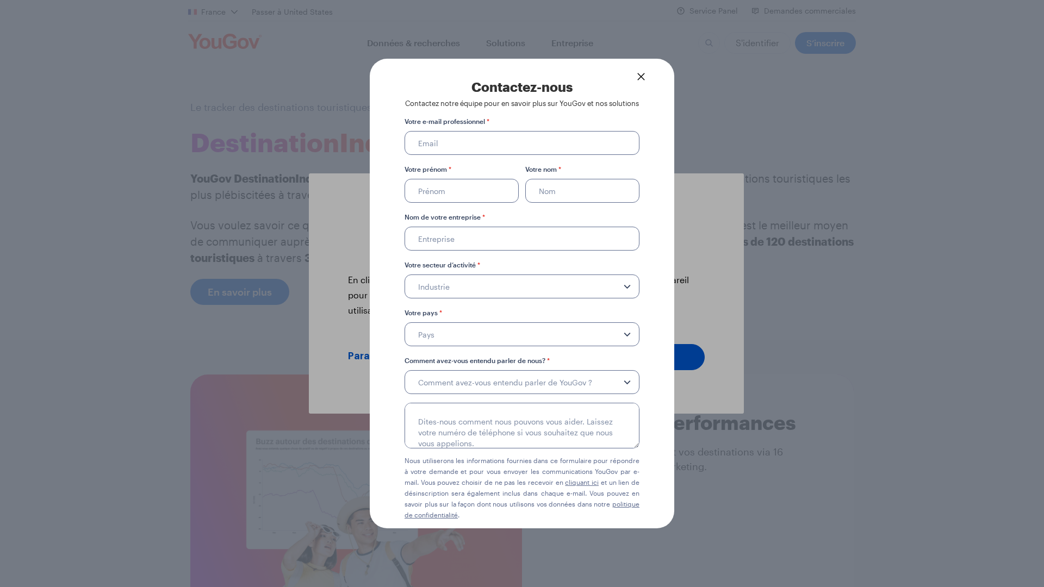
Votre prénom (428, 169)
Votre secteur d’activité (442, 264)
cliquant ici (582, 482)
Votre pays (423, 312)
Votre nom (543, 169)
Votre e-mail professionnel (447, 121)
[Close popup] (641, 77)
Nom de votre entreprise (445, 217)
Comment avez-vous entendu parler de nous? (477, 360)
